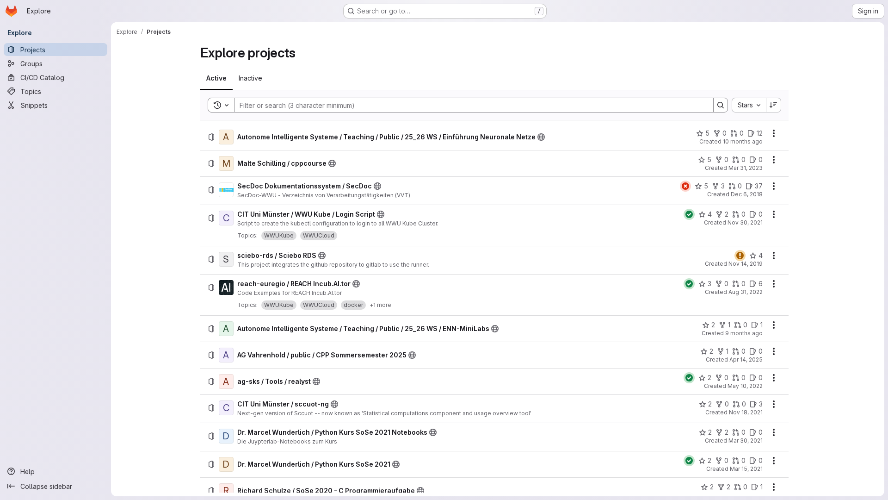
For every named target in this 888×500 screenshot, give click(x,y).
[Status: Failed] (685, 186)
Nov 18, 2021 (746, 412)
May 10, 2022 (745, 385)
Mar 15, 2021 (746, 468)
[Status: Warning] (740, 255)
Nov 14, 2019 (745, 263)
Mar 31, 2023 (745, 167)
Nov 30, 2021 (745, 222)
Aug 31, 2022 (745, 291)
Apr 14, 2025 (746, 359)
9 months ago (744, 333)
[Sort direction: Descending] (773, 105)
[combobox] (749, 105)
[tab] (216, 78)
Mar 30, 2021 (745, 440)
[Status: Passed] (689, 214)
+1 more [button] (380, 304)
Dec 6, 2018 (747, 194)
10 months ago (743, 141)
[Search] (720, 105)
